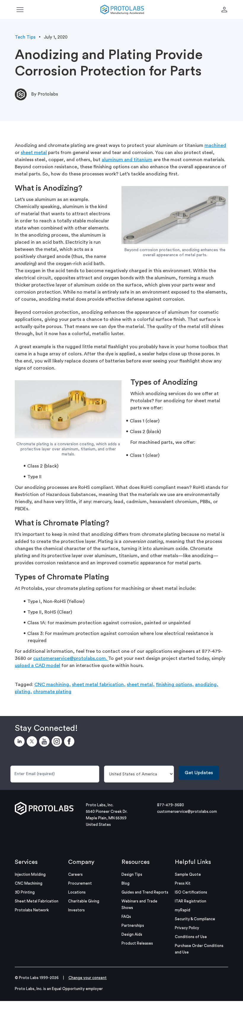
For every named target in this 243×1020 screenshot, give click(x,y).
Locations (77, 892)
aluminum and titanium (127, 159)
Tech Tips (25, 37)
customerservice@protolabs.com (187, 811)
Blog (126, 883)
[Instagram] (57, 742)
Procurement (80, 883)
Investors (76, 910)
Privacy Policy (187, 928)
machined (215, 145)
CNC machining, (52, 684)
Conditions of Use (191, 937)
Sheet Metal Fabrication (36, 901)
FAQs (126, 916)
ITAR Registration (190, 901)
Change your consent (87, 978)
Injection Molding (30, 874)
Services (26, 862)
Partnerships (133, 925)
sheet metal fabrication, (99, 684)
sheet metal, (141, 684)
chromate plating (52, 691)
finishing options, (175, 684)
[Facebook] (70, 742)
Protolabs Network (32, 910)
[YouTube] (45, 742)
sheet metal (34, 152)
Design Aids (132, 934)
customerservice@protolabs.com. (70, 658)
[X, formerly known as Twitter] (33, 742)
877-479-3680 (170, 805)
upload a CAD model (37, 665)
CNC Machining (28, 883)
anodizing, (206, 684)
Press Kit (183, 883)
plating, (23, 691)
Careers (75, 874)
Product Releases (137, 943)
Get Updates (199, 772)
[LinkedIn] (20, 742)
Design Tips (132, 874)
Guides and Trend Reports (145, 892)
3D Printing (25, 892)
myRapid (182, 910)
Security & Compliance (195, 919)
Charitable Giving (83, 901)
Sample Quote (188, 874)
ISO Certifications (191, 892)
